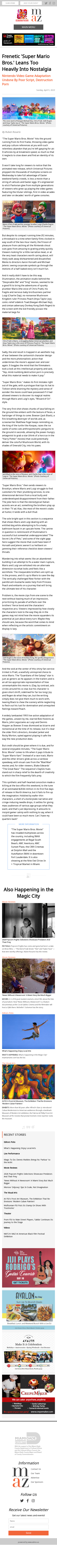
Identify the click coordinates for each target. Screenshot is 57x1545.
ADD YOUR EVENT (31, 3)
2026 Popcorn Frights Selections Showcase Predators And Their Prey (28, 1175)
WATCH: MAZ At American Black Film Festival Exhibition (24, 1235)
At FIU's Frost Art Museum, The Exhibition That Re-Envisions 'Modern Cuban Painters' (27, 1200)
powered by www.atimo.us (28, 1542)
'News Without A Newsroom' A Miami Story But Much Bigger (28, 1181)
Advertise (35, 1477)
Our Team (35, 1473)
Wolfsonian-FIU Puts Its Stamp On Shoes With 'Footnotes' (25, 1206)
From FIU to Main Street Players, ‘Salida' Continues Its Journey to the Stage (28, 1221)
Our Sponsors (37, 1482)
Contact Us (36, 1469)
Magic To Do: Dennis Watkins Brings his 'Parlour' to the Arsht (27, 1161)
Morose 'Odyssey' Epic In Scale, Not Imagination (26, 1187)
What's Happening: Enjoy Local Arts (20, 1148)
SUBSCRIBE (10, 3)
